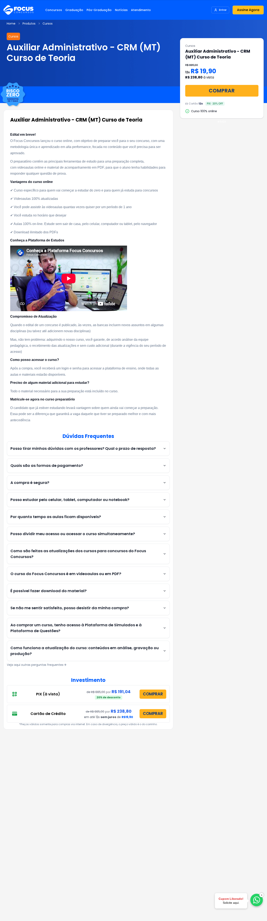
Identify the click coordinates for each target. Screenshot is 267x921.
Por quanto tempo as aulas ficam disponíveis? (55, 516)
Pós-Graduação (99, 10)
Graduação (74, 10)
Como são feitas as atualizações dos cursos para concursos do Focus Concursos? (78, 553)
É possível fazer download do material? (48, 590)
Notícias (121, 10)
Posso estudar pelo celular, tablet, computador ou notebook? (69, 499)
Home (11, 23)
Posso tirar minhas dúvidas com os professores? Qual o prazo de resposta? (83, 448)
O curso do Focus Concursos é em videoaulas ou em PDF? (65, 573)
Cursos (48, 23)
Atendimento (141, 10)
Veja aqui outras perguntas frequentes (35, 665)
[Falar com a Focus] (256, 900)
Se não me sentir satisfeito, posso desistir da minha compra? (69, 607)
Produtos (29, 23)
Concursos (53, 10)
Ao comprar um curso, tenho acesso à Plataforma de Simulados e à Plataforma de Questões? (76, 627)
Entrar (223, 10)
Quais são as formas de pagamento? (46, 465)
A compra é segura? (29, 482)
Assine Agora (248, 9)
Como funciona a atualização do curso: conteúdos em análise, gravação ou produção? (84, 650)
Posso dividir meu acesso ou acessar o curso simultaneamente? (72, 533)
